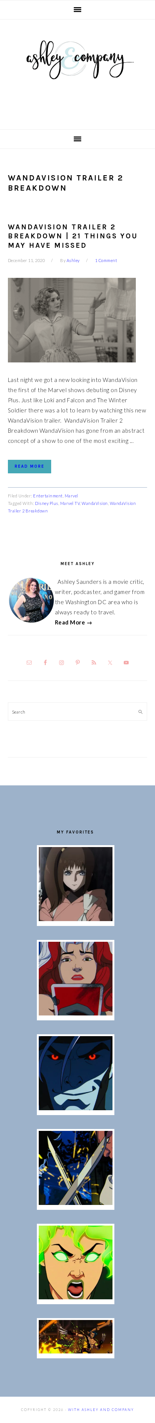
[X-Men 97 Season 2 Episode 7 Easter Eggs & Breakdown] (75, 1202)
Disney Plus (46, 503)
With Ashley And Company (77, 72)
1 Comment (106, 260)
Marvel (71, 495)
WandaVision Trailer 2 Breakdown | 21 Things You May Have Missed (73, 236)
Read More (29, 466)
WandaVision (95, 503)
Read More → (74, 622)
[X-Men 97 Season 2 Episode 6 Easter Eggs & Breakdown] (75, 1297)
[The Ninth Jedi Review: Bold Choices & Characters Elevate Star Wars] (75, 918)
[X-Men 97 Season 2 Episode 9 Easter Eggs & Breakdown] (75, 1013)
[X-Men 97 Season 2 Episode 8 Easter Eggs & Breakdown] (75, 1108)
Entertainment (48, 495)
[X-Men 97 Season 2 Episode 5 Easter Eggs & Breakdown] (75, 1351)
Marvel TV (70, 503)
